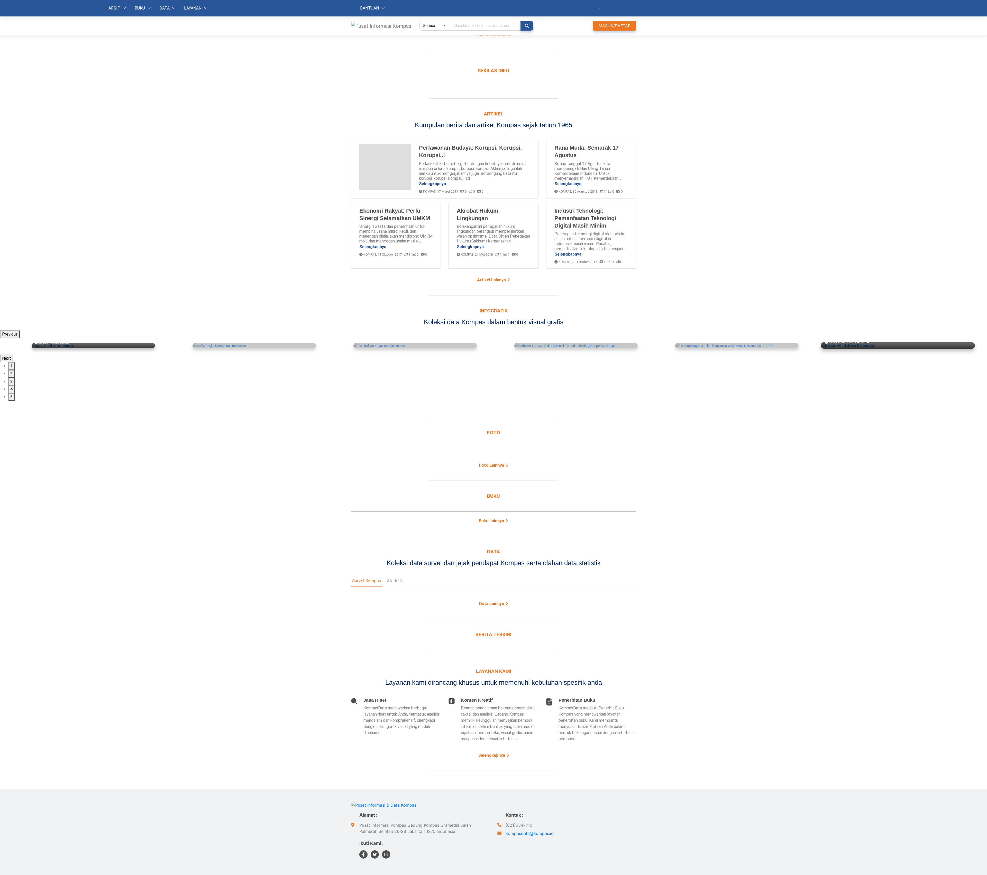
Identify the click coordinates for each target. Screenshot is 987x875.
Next (6, 358)
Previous (10, 334)
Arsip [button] (114, 8)
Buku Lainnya (492, 520)
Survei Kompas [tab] (366, 580)
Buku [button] (140, 8)
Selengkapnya (432, 183)
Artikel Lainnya (492, 279)
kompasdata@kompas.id (530, 833)
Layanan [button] (193, 8)
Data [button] (165, 8)
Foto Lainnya (492, 465)
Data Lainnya (492, 603)
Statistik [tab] (395, 580)
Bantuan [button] (370, 8)
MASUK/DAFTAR (614, 25)
